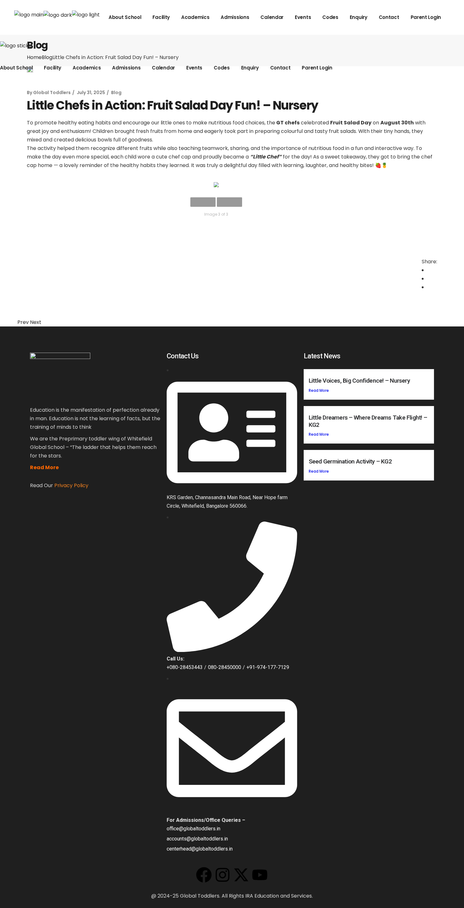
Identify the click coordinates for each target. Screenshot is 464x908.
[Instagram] (222, 875)
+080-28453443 (185, 667)
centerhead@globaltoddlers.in (200, 849)
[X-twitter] (241, 875)
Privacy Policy (71, 485)
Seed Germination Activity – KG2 (350, 461)
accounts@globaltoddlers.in (197, 839)
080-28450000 (224, 667)
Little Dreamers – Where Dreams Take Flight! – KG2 (368, 421)
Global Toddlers (52, 92)
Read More (319, 390)
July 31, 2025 (91, 92)
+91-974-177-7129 (268, 667)
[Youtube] (260, 875)
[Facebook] (204, 875)
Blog (116, 92)
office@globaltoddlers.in (193, 829)
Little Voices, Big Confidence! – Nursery (359, 380)
